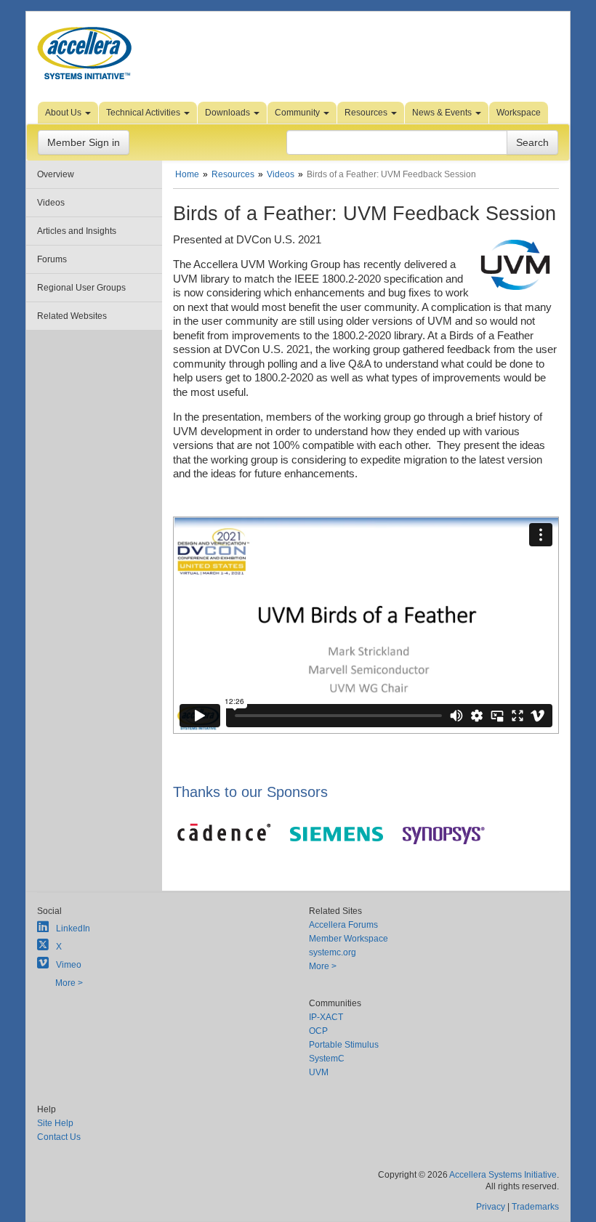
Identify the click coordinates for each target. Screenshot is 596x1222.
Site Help (55, 1123)
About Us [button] (64, 113)
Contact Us (59, 1137)
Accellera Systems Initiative (503, 1175)
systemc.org (332, 952)
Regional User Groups (81, 288)
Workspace (518, 113)
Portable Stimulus (344, 1044)
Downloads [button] (228, 113)
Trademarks (535, 1207)
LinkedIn (73, 928)
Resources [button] (367, 113)
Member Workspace (348, 938)
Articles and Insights (76, 231)
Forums (52, 259)
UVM (319, 1072)
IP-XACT (326, 1017)
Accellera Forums (343, 924)
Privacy (490, 1207)
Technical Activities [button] (144, 113)
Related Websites (72, 316)
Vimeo (68, 965)
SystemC (327, 1058)
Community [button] (298, 113)
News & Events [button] (443, 113)
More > (69, 983)
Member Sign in (83, 142)
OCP (318, 1031)
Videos (51, 203)
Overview (55, 174)
